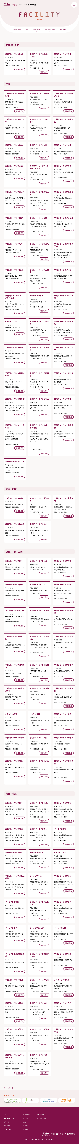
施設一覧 (6, 1122)
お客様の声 (7, 1126)
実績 (24, 1122)
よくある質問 (7, 1129)
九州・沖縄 (63, 30)
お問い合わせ (40, 1115)
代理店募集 (26, 1115)
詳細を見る (19, 69)
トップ (5, 1115)
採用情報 (26, 1129)
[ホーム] (4, 1088)
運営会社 (26, 1118)
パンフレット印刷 (41, 1118)
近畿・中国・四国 (50, 30)
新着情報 (26, 1126)
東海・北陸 (36, 30)
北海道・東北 (17, 30)
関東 (27, 30)
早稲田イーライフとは (10, 1118)
